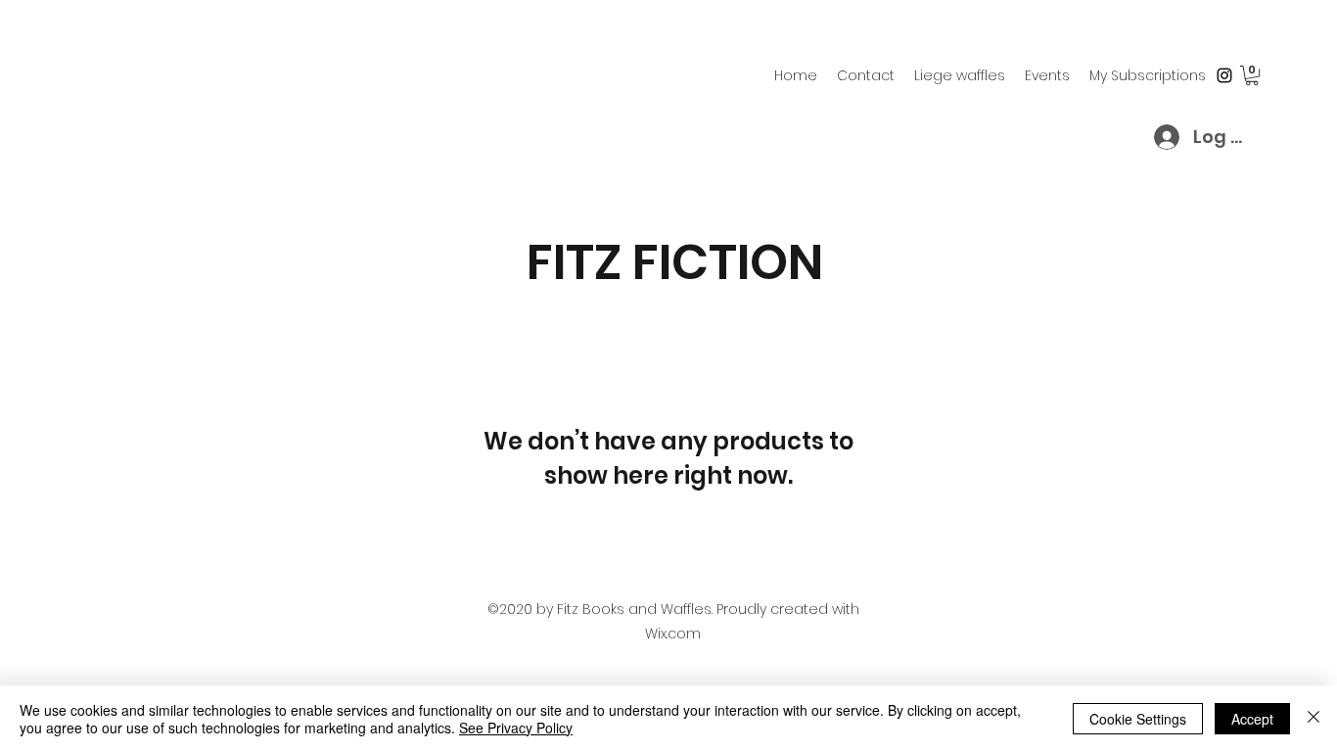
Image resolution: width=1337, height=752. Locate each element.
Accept (1252, 718)
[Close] (1313, 718)
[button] (1252, 75)
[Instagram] (1224, 75)
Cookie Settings (1137, 718)
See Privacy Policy (516, 727)
